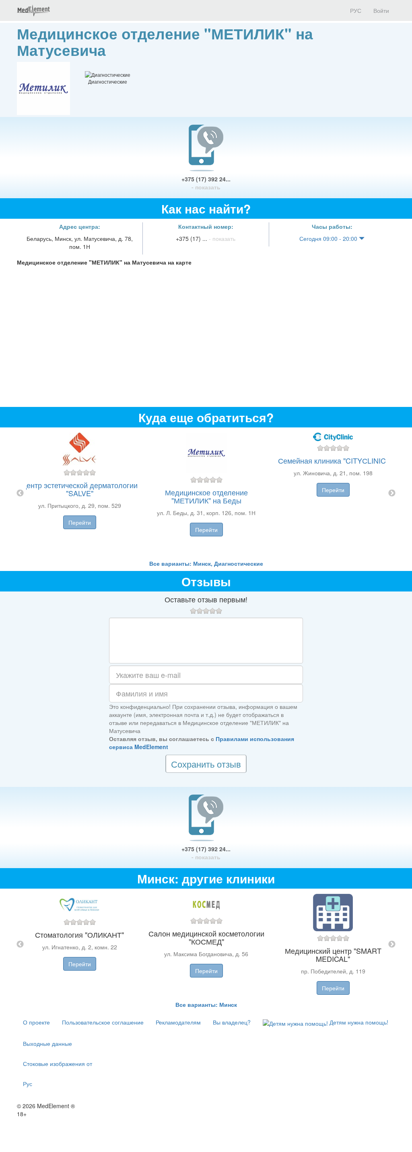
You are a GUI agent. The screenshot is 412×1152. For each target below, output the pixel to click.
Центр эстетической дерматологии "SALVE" (79, 489)
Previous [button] (20, 493)
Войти (381, 10)
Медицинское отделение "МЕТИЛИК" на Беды (206, 496)
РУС (354, 10)
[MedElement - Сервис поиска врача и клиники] (33, 10)
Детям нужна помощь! (358, 1022)
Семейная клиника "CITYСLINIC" (333, 460)
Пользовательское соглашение (103, 1022)
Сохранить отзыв (206, 764)
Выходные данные (47, 1043)
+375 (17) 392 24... (206, 183)
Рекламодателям (178, 1022)
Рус (27, 1084)
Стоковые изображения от (57, 1064)
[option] (206, 493)
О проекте (36, 1022)
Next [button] (392, 493)
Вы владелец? (232, 1022)
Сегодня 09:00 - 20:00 (329, 238)
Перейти (79, 522)
